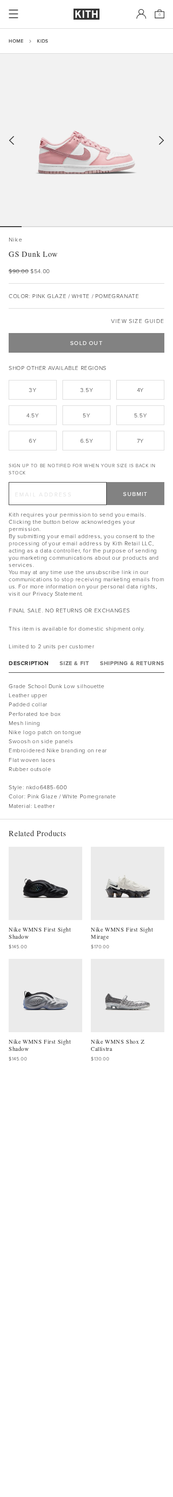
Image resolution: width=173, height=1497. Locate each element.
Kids (42, 40)
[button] (32, 226)
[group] (86, 140)
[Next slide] (161, 140)
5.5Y (140, 415)
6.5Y (86, 441)
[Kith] (86, 14)
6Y (32, 441)
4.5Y (32, 415)
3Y (32, 390)
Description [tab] (29, 663)
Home (16, 40)
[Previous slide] (11, 140)
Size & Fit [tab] (74, 663)
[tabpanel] (86, 745)
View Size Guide (137, 320)
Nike (16, 239)
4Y (140, 390)
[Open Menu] (13, 14)
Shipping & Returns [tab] (132, 663)
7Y (140, 441)
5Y (86, 415)
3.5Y (86, 390)
